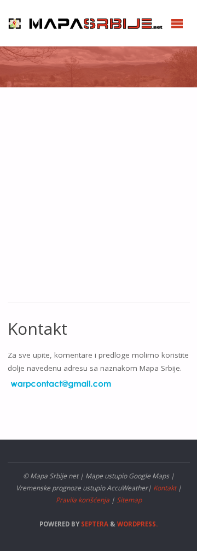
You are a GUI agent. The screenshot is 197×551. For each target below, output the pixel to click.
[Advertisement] (98, 200)
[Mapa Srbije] (87, 23)
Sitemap (129, 500)
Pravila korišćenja (82, 500)
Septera (93, 524)
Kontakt (164, 488)
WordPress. (137, 524)
